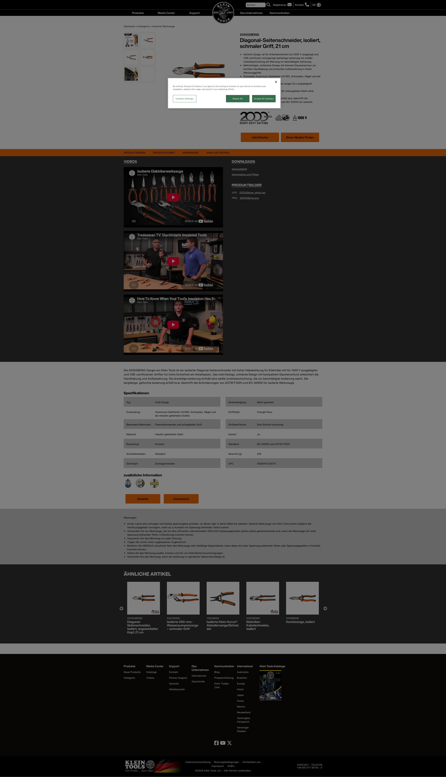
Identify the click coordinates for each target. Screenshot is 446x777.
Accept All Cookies (264, 98)
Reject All (238, 98)
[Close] (276, 82)
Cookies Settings (184, 98)
